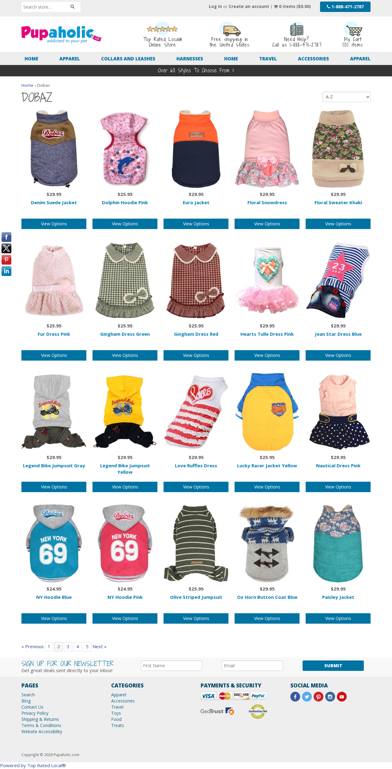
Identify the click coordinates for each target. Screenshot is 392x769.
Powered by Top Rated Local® (33, 765)
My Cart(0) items (352, 42)
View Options (54, 224)
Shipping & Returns (40, 719)
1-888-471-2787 (347, 7)
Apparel (69, 58)
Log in (215, 6)
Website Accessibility (41, 731)
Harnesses (189, 58)
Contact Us (32, 707)
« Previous (32, 646)
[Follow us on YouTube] (342, 697)
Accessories (313, 58)
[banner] (61, 34)
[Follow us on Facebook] (295, 697)
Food (116, 719)
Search (28, 695)
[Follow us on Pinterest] (318, 697)
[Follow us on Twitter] (307, 697)
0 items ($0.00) (294, 6)
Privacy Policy (34, 713)
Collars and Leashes (128, 58)
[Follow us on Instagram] (330, 697)
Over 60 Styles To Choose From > (196, 70)
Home (31, 58)
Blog (26, 701)
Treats (117, 725)
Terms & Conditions (41, 725)
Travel (268, 58)
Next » (99, 646)
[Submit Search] (72, 7)
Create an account (249, 6)
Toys (116, 713)
